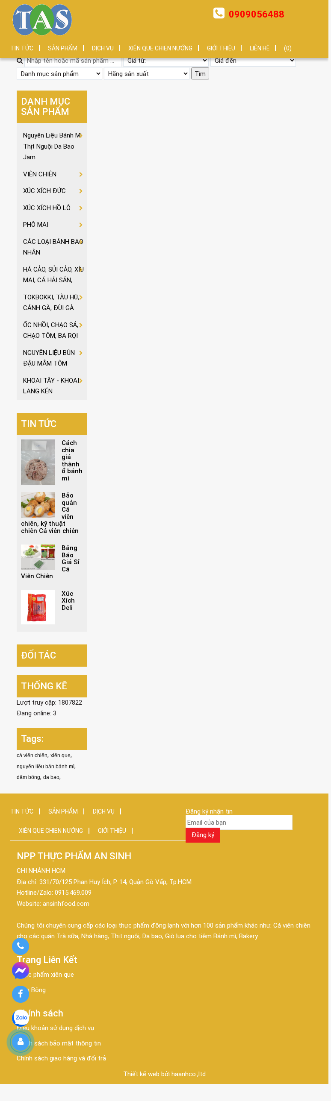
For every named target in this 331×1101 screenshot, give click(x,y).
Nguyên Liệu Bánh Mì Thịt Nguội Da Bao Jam (52, 146)
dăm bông (28, 777)
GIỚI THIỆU (221, 48)
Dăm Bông (31, 990)
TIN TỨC (21, 48)
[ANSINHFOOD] (42, 19)
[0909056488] (20, 946)
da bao (51, 777)
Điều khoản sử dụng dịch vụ (55, 1028)
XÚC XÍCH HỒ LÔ (47, 208)
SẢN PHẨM (62, 48)
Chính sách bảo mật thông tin (59, 1043)
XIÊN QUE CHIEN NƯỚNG (160, 48)
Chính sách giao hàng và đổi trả (61, 1058)
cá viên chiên (32, 755)
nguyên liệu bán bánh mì (45, 767)
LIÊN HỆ (259, 48)
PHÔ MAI (35, 224)
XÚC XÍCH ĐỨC (44, 191)
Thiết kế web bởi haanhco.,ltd (164, 1074)
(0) (288, 48)
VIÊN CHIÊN (39, 174)
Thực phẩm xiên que (45, 974)
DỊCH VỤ (103, 48)
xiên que (60, 755)
